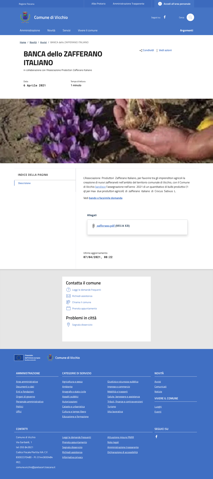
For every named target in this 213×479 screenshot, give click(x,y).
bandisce (100, 187)
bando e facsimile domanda (105, 198)
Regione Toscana (26, 3)
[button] (174, 3)
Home (23, 42)
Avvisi (43, 42)
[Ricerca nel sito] (190, 17)
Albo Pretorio (98, 3)
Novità (33, 42)
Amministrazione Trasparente (128, 3)
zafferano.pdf (105, 225)
